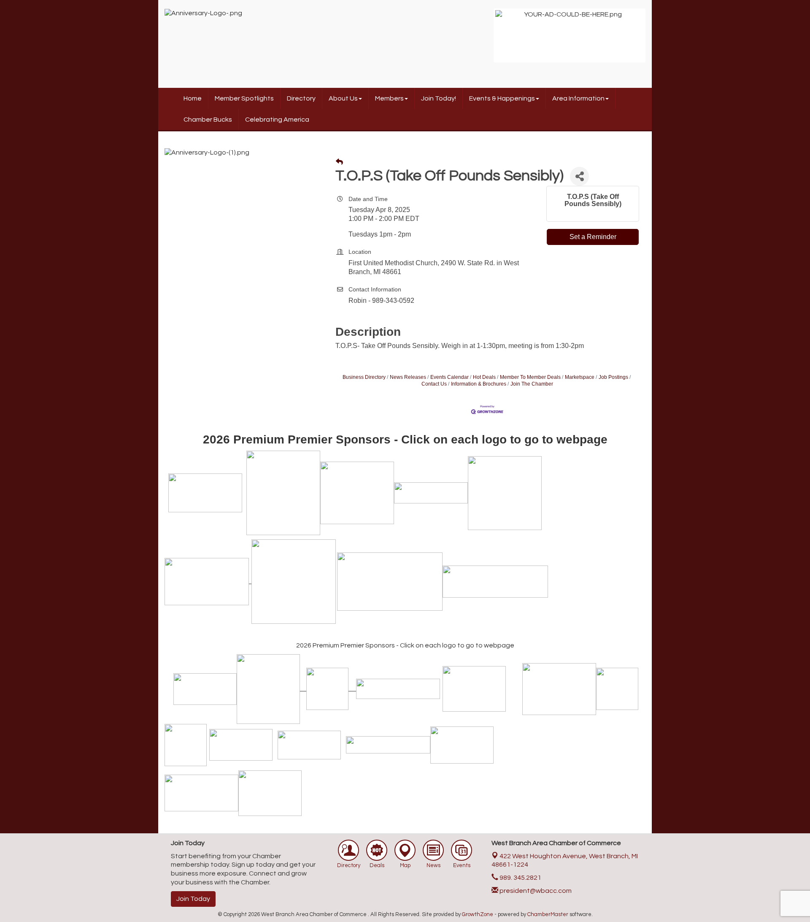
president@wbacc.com (535, 890)
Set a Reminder (593, 236)
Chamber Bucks (208, 119)
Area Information (578, 98)
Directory (301, 98)
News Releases (408, 377)
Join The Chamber (531, 384)
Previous (482, 39)
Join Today (193, 898)
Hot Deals (484, 377)
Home (193, 98)
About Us (343, 98)
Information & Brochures (478, 384)
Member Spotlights (244, 98)
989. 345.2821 (519, 877)
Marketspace (579, 377)
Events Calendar (449, 377)
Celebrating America (277, 119)
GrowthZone (477, 914)
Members (389, 98)
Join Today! (438, 98)
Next (656, 39)
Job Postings (613, 377)
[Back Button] (339, 162)
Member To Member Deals (530, 377)
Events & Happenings (502, 98)
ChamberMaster (547, 914)
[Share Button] (579, 176)
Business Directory (364, 377)
